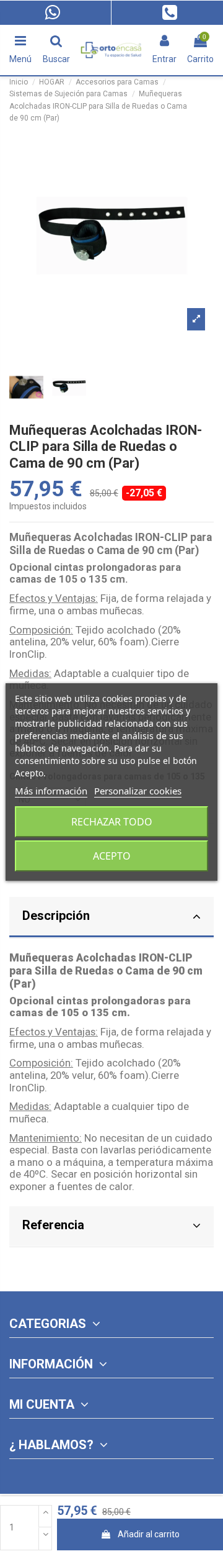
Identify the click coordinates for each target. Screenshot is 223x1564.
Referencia (53, 1224)
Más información (51, 790)
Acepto (112, 856)
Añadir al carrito (149, 1534)
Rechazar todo (111, 822)
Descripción (56, 915)
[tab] (111, 918)
